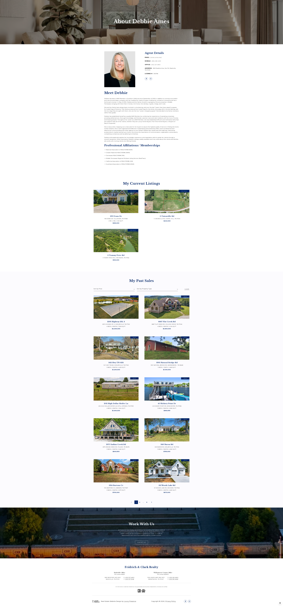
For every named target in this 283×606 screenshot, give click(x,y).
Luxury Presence (130, 601)
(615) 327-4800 (155, 64)
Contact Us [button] (141, 542)
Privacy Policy (171, 601)
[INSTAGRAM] (150, 78)
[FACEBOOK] (146, 78)
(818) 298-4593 (156, 61)
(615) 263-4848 (173, 579)
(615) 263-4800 (173, 577)
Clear (187, 289)
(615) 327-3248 (129, 579)
